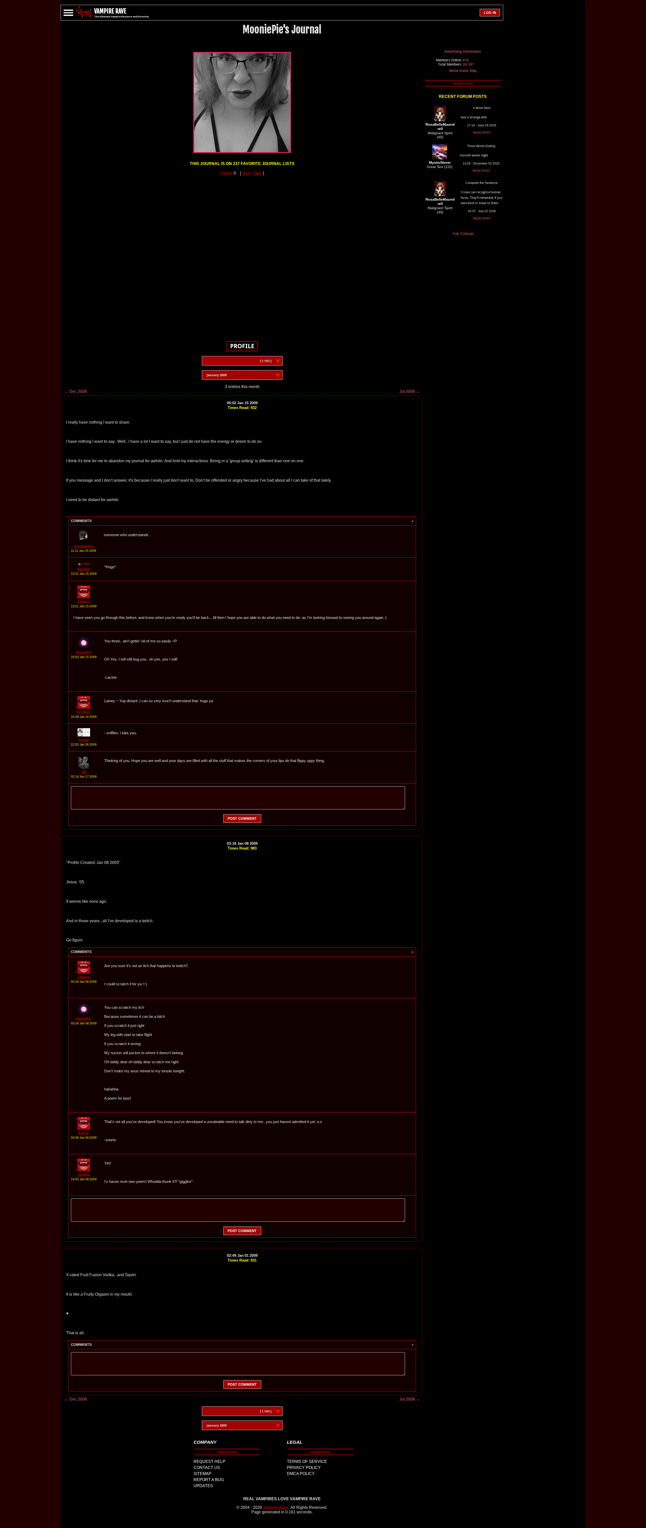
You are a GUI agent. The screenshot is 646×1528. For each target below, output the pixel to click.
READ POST (482, 132)
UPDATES (203, 1486)
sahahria (83, 602)
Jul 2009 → (409, 391)
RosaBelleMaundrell (440, 126)
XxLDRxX (83, 712)
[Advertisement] (242, 255)
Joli (83, 772)
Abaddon (83, 569)
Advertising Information (462, 51)
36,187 (468, 64)
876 (466, 60)
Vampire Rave (275, 1507)
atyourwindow (83, 546)
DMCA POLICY (301, 1473)
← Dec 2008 (75, 391)
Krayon (83, 1133)
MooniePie (83, 652)
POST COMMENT (242, 818)
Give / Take (252, 173)
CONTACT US (207, 1467)
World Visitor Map (463, 71)
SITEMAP (202, 1473)
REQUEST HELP (209, 1461)
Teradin (83, 740)
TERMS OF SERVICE (307, 1461)
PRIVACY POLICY (304, 1467)
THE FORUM (462, 234)
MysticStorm (439, 162)
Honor (226, 173)
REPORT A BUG (209, 1480)
